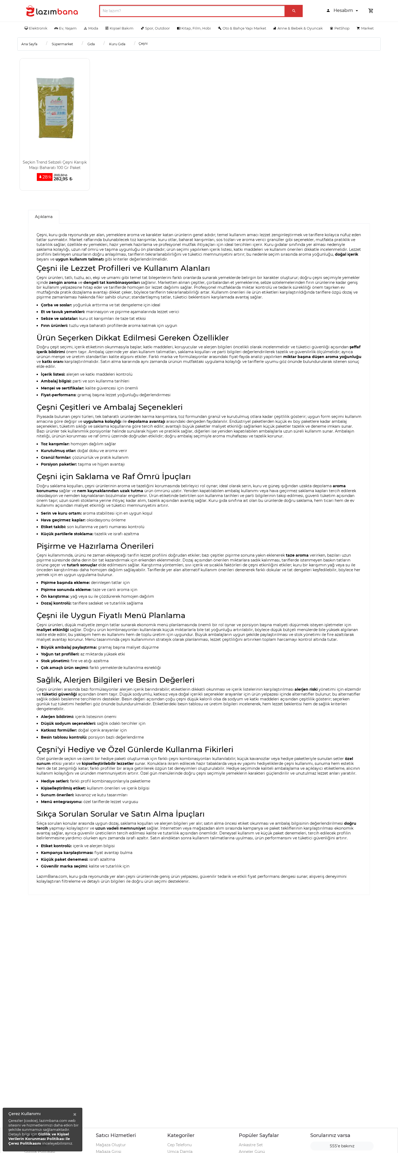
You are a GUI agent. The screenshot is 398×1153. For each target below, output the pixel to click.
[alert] (42, 1129)
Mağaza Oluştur (111, 1144)
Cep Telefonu (179, 1144)
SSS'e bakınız (342, 1146)
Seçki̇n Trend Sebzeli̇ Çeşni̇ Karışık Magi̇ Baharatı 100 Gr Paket (55, 165)
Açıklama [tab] (44, 216)
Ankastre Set (251, 1144)
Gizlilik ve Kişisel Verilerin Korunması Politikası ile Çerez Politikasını (39, 1138)
